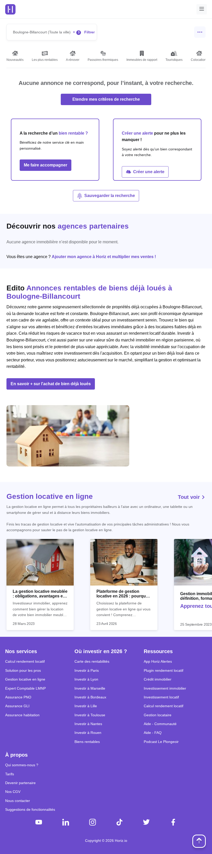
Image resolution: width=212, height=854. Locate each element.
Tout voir (189, 497)
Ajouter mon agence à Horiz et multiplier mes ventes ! (104, 256)
